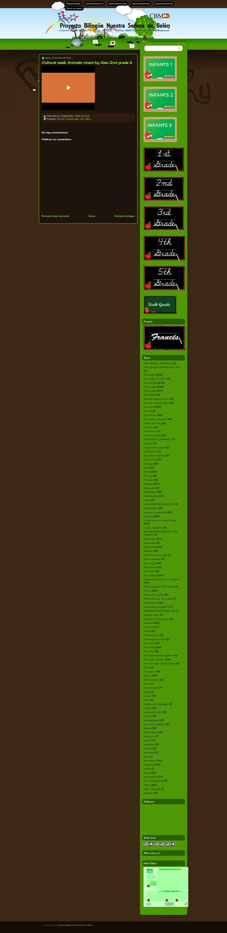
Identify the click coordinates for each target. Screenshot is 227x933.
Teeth (147, 631)
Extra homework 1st (94, 4)
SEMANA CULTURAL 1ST (159, 610)
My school (150, 567)
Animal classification (156, 403)
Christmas (150, 415)
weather (148, 793)
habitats (149, 744)
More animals (152, 559)
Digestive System (154, 455)
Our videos (85, 119)
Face (146, 467)
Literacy (148, 516)
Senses (148, 623)
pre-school (150, 760)
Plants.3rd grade (154, 594)
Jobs (147, 500)
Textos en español (74, 8)
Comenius (150, 431)
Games (148, 483)
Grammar (149, 488)
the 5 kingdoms (153, 780)
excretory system (154, 724)
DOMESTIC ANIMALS (157, 439)
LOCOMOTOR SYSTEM (159, 504)
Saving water (151, 615)
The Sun (149, 643)
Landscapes (151, 508)
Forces (148, 475)
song (147, 772)
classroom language (156, 704)
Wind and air (151, 679)
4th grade (150, 390)
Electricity (150, 459)
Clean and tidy (152, 423)
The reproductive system (158, 655)
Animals (61, 119)
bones (147, 696)
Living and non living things (160, 520)
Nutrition (149, 571)
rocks (147, 768)
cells (146, 700)
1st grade (149, 374)
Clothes (148, 427)
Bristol (148, 411)
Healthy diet (151, 496)
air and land (151, 687)
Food (147, 471)
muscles (149, 752)
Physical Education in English (161, 579)
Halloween (150, 492)
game (147, 740)
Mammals (150, 543)
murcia (148, 748)
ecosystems (151, 720)
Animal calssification (156, 399)
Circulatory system (155, 419)
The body (149, 647)
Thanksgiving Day (154, 639)
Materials (149, 547)
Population (150, 602)
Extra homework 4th (164, 4)
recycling (149, 764)
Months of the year (156, 555)
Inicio (91, 216)
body (147, 692)
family (147, 728)
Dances (148, 443)
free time (149, 736)
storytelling (151, 776)
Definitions (150, 451)
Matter (148, 551)
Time (146, 667)
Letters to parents (155, 512)
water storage (152, 789)
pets (146, 756)
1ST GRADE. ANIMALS (158, 363)
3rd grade (150, 386)
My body (149, 563)
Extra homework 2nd (118, 4)
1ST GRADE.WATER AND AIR (162, 367)
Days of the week (154, 447)
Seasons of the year (156, 619)
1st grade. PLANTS (155, 378)
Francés (148, 479)
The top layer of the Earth (159, 663)
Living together (153, 527)
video (147, 785)
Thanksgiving (151, 635)
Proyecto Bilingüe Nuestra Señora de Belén (75, 925)
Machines (150, 539)
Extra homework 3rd (141, 4)
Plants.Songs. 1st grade (158, 598)
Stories (148, 627)
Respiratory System (156, 606)
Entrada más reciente (55, 216)
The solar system (154, 659)
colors (148, 708)
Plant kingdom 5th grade (159, 586)
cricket (148, 716)
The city (148, 651)
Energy (148, 463)
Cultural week (72, 119)
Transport (150, 671)
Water (147, 675)
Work (147, 683)
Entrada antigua (124, 216)
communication (153, 712)
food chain (150, 732)
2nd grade (150, 382)
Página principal (73, 4)
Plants (147, 590)
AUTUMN (150, 394)
